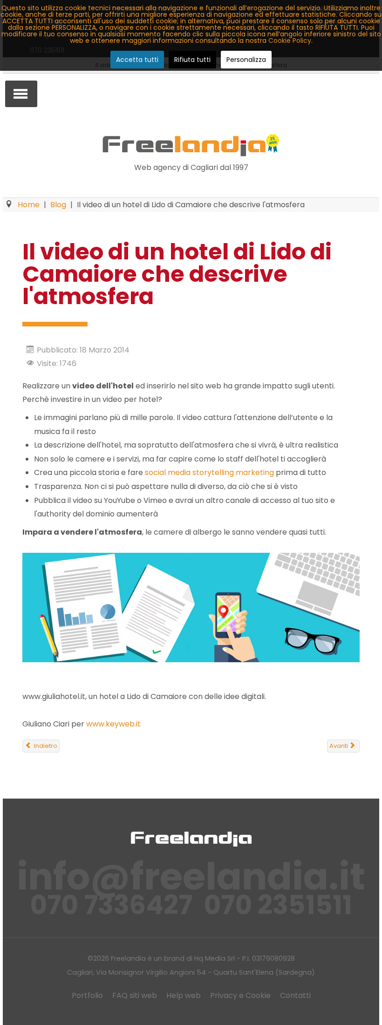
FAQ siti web (134, 995)
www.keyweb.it (113, 724)
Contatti (295, 995)
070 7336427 (111, 905)
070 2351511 (278, 905)
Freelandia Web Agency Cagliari (191, 145)
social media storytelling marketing (209, 472)
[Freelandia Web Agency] (191, 838)
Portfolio (87, 995)
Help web (183, 995)
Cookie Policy (289, 40)
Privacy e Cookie (240, 995)
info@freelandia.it (191, 876)
